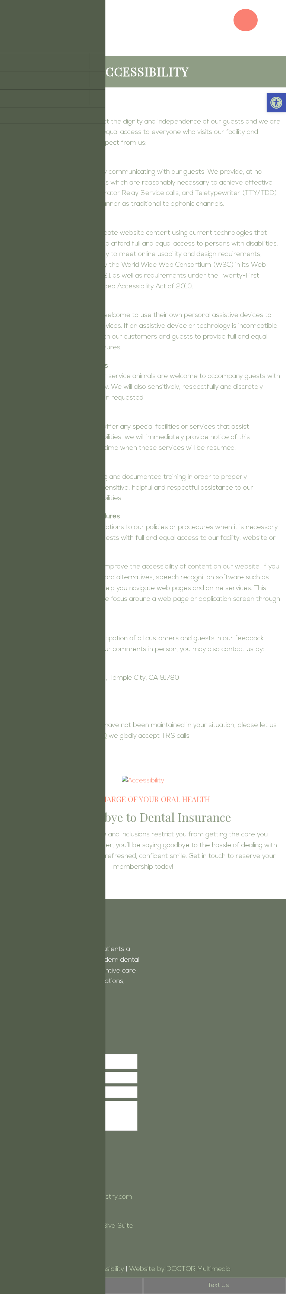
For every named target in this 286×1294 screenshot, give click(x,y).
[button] (276, 102)
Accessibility (106, 1269)
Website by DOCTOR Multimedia (180, 1269)
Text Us (217, 1285)
